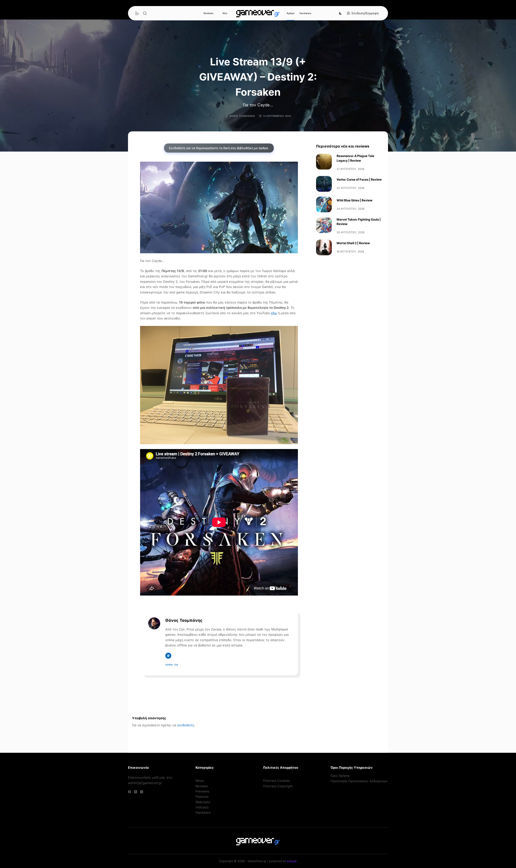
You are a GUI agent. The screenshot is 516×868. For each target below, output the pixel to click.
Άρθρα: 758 (171, 664)
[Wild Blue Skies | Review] (324, 204)
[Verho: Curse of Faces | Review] (324, 184)
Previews (202, 791)
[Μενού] (137, 13)
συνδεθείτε (185, 725)
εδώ (274, 313)
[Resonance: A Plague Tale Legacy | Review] (324, 162)
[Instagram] (141, 791)
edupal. (292, 861)
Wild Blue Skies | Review (354, 200)
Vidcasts (202, 807)
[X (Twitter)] (135, 791)
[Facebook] (129, 791)
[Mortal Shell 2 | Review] (324, 247)
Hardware (305, 13)
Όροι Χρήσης (340, 776)
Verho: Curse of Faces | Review (359, 179)
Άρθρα (290, 13)
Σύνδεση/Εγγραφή (365, 13)
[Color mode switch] (340, 13)
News (200, 781)
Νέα (225, 13)
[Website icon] (168, 656)
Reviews (208, 13)
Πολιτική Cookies (276, 781)
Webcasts (203, 802)
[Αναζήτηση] (145, 13)
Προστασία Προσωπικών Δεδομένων (359, 781)
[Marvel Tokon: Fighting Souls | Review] (324, 225)
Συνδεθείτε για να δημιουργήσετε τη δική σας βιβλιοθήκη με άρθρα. (219, 148)
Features (202, 797)
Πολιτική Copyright (278, 786)
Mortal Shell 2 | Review (353, 243)
